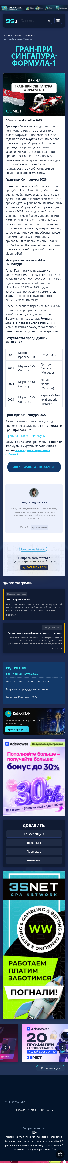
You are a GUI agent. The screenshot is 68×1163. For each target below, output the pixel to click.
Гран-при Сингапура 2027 (21, 697)
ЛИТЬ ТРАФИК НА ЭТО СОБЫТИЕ (34, 467)
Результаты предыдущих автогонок (27, 689)
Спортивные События (33, 548)
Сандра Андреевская (34, 502)
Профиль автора (39, 527)
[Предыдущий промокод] (5, 1047)
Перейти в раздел (17, 729)
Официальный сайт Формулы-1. (26, 436)
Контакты (47, 1109)
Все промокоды (50, 1068)
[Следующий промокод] (62, 1047)
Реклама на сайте (25, 1109)
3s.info (58, 1140)
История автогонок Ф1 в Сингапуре (27, 681)
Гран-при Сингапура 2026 (22, 673)
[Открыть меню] (58, 20)
